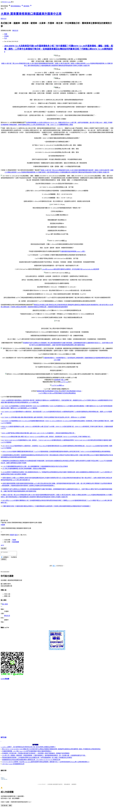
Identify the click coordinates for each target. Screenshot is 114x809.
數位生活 (15, 30)
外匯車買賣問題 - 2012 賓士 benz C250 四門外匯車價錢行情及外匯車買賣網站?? (27, 751)
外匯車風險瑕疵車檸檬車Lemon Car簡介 (72, 251)
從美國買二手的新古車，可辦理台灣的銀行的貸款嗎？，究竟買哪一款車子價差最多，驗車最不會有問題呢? (36, 753)
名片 (5, 38)
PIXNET (44, 784)
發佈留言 (3, 559)
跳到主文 (3, 18)
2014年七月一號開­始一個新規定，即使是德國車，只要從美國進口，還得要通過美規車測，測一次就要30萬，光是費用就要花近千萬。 (44, 755)
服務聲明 (74, 784)
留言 (16, 535)
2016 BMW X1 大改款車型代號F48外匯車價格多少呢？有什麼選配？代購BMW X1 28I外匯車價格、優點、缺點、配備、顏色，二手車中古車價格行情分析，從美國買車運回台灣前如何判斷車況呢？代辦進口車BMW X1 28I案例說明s (58, 49)
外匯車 (3, 524)
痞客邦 (12, 535)
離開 (10, 805)
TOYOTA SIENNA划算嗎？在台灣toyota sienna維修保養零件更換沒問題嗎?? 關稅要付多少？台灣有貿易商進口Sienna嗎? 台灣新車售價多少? (45, 762)
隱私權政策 (67, 784)
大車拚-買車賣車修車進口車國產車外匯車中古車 (31, 13)
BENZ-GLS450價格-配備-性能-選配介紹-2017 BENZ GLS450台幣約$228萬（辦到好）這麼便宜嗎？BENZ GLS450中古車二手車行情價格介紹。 (46, 436)
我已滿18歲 (4, 805)
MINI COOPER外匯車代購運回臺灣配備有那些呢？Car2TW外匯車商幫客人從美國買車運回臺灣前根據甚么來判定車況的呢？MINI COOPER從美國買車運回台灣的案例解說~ (56, 451)
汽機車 (14, 540)
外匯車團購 (15, 542)
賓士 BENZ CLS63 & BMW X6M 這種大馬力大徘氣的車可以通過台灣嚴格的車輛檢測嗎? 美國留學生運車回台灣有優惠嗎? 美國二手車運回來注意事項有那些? (51, 749)
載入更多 (3, 548)
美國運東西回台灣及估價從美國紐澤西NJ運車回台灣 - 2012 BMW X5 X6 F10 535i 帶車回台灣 (31, 759)
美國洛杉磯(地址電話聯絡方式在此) (48, 391)
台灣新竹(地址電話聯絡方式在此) (71, 391)
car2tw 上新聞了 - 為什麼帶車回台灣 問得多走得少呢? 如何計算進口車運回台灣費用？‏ (29, 747)
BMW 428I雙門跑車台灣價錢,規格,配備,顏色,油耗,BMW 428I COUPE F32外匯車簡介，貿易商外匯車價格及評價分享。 (39, 433)
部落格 (6, 36)
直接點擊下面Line (59, 379)
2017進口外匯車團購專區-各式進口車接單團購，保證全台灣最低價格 (24, 468)
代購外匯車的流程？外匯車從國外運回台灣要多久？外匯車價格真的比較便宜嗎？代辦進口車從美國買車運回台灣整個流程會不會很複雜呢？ (46, 506)
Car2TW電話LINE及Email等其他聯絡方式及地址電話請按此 (57, 393)
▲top (2, 545)
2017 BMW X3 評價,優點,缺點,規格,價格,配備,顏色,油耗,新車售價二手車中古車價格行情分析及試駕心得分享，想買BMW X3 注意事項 (44, 417)
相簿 (5, 34)
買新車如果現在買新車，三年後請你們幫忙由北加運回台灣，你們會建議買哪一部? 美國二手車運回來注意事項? (37, 757)
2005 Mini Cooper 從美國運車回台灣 (13, 764)
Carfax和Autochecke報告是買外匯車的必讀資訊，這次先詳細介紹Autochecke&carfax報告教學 (70, 269)
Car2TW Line (64, 382)
